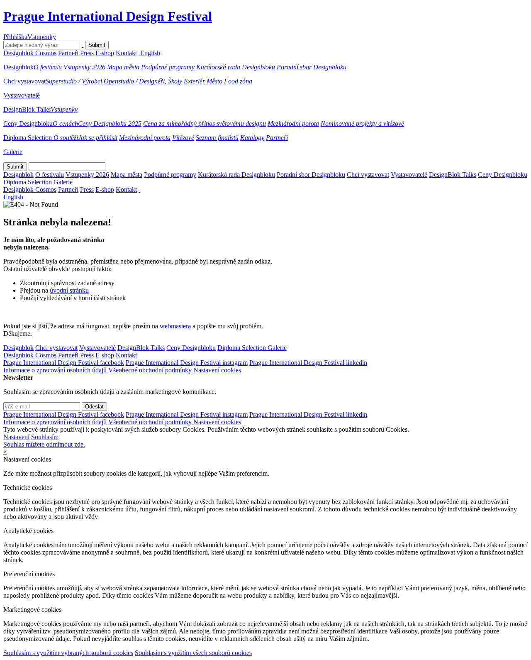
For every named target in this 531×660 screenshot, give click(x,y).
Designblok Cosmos (29, 52)
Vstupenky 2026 (84, 67)
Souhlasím (44, 436)
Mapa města (123, 67)
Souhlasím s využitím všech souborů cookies (193, 652)
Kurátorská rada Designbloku (235, 67)
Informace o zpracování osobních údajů (55, 370)
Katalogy (252, 137)
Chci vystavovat (24, 81)
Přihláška (15, 36)
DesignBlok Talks (27, 109)
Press (87, 52)
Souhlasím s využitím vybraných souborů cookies (68, 652)
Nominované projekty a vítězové (362, 123)
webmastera (175, 326)
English (150, 52)
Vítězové (183, 137)
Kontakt (126, 52)
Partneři (68, 52)
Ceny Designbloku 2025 (109, 123)
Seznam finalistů (217, 137)
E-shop (104, 52)
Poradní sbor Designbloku (311, 67)
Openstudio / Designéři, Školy (143, 81)
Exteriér (194, 81)
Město (214, 81)
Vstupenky (41, 36)
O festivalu (48, 67)
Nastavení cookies (217, 370)
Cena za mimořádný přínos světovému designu (204, 123)
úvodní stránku (69, 290)
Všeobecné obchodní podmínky (150, 370)
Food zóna (238, 81)
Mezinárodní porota (293, 123)
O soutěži (66, 137)
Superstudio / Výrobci (74, 81)
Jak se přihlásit (97, 137)
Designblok (18, 67)
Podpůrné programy (168, 67)
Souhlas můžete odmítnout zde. (44, 444)
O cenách (65, 123)
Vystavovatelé (21, 95)
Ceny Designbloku (28, 123)
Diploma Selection (28, 137)
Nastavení (16, 436)
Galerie (12, 151)
